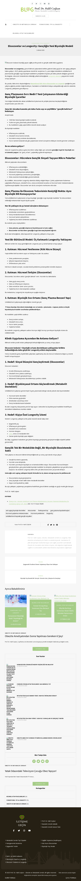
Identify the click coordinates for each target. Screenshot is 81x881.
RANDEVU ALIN (40, 16)
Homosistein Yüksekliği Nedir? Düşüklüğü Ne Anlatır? (16, 618)
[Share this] (48, 525)
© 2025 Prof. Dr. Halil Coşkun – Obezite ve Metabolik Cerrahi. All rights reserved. (30, 873)
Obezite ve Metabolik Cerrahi (24, 24)
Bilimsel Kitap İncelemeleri (23, 33)
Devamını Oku (40, 649)
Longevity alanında (55, 76)
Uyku (10, 434)
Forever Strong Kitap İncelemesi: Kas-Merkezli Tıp (40, 608)
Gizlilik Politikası (10, 878)
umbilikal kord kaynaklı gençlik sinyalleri (19, 516)
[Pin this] (57, 525)
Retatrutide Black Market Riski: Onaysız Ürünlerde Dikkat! (37, 696)
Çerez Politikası (71, 878)
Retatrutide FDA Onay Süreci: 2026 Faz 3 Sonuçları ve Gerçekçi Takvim (40, 718)
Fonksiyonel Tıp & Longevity (50, 24)
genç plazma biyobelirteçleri (59, 510)
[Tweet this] (51, 525)
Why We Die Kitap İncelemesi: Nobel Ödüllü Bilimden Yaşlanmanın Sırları (65, 612)
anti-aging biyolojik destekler (15, 510)
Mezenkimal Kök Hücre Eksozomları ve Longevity (48, 84)
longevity (50, 513)
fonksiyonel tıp (43, 510)
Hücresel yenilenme (37, 513)
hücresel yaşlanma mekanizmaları (17, 513)
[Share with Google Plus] (54, 525)
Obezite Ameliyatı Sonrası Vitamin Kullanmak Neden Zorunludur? (39, 738)
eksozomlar (32, 510)
